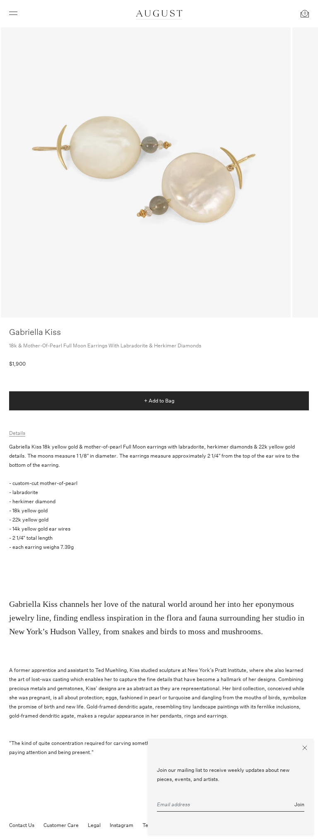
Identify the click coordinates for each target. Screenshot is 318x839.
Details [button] (17, 432)
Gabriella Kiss (35, 332)
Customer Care (61, 825)
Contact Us (21, 825)
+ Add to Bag (159, 400)
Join (299, 804)
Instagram (121, 825)
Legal (94, 825)
